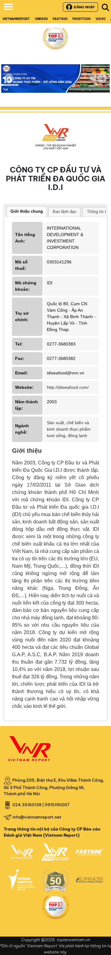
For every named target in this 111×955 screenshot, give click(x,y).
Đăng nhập (84, 7)
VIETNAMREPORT (16, 19)
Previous (9, 78)
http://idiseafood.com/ (68, 387)
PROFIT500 (81, 19)
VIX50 (100, 19)
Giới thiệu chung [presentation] (26, 211)
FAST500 (60, 19)
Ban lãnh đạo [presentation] (64, 211)
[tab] (26, 212)
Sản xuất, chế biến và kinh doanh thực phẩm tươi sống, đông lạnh (69, 429)
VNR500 (41, 19)
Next (102, 82)
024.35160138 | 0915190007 (41, 804)
